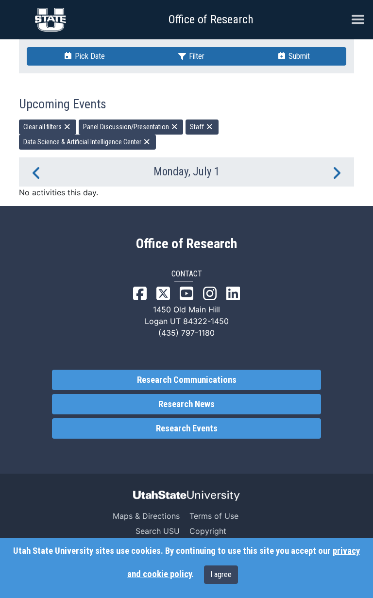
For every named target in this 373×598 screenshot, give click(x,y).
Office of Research (211, 19)
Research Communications (187, 380)
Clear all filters (43, 127)
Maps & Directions (146, 516)
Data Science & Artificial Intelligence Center (83, 142)
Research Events (187, 428)
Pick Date (89, 56)
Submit (298, 56)
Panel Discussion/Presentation (126, 127)
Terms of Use (213, 516)
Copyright (207, 531)
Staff (197, 127)
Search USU (158, 531)
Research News (186, 404)
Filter (195, 56)
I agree (221, 574)
